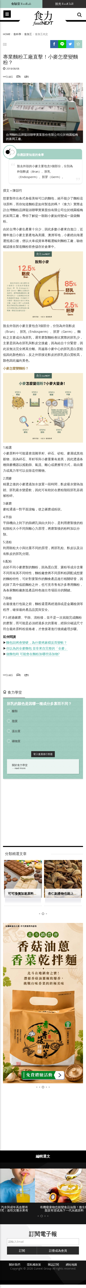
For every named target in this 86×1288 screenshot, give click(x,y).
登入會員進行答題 (43, 754)
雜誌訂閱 (53, 1264)
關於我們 (14, 1264)
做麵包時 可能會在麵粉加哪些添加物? (33, 654)
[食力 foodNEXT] (43, 18)
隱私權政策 (34, 1264)
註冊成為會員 (58, 1251)
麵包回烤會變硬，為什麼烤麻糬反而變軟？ (36, 642)
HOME (6, 34)
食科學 (17, 34)
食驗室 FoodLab (21, 4)
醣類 (15, 711)
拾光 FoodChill (64, 4)
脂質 (15, 721)
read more (20, 768)
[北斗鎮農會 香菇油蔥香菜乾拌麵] (43, 1003)
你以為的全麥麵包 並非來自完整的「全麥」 (37, 648)
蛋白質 (16, 731)
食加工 (28, 34)
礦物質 (16, 741)
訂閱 (22, 1251)
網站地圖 (71, 1264)
